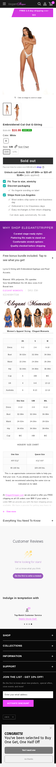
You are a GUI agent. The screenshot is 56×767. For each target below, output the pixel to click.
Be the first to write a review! (28, 575)
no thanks (28, 759)
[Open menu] (4, 4)
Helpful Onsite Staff (28, 619)
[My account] (45, 3)
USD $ (6, 717)
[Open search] (39, 3)
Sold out (28, 161)
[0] (51, 4)
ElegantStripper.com (15, 495)
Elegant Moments (13, 291)
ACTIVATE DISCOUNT (18, 703)
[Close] (50, 728)
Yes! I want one (28, 750)
